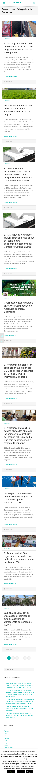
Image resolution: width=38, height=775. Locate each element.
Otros (5, 740)
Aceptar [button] (29, 772)
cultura (6, 736)
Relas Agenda (8, 747)
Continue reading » (10, 76)
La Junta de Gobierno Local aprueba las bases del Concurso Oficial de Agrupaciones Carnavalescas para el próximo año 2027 (19, 685)
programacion (8, 743)
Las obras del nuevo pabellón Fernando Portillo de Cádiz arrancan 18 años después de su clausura (19, 715)
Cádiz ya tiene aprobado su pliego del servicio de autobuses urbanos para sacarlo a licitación (19, 708)
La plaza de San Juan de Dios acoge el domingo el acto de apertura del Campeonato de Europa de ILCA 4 (18, 619)
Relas (6, 745)
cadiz (5, 733)
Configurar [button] (11, 772)
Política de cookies (27, 768)
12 (25, 658)
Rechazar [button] (21, 772)
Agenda (6, 731)
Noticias (7, 38)
